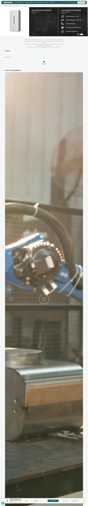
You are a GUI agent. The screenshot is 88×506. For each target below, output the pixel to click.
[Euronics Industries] (8, 2)
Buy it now (65, 500)
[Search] (71, 2)
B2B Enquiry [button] (75, 500)
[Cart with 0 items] (76, 2)
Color (26, 500)
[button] (76, 2)
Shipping (15, 502)
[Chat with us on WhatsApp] (2, 503)
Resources (46, 2)
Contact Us (52, 2)
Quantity (35, 500)
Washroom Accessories (29, 2)
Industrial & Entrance (38, 2)
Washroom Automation (19, 2)
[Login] (73, 2)
